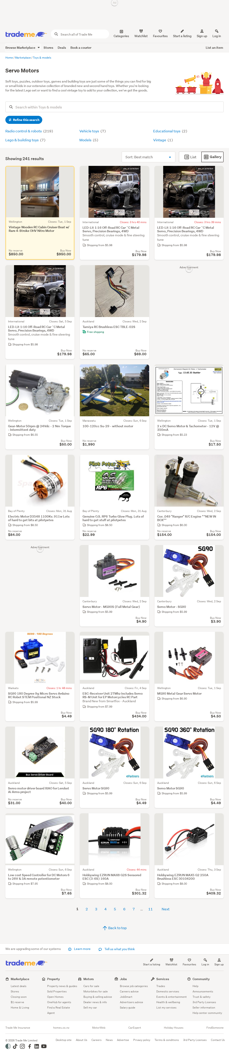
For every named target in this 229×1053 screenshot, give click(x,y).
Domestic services (167, 991)
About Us (81, 1040)
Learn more (82, 949)
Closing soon (19, 997)
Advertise (123, 1040)
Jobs (123, 979)
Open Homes (55, 997)
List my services (166, 1007)
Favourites (189, 964)
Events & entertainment (171, 997)
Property (53, 979)
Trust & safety (201, 997)
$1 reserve (17, 1002)
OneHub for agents (59, 1002)
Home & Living (20, 1007)
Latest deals (18, 986)
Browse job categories (134, 986)
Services (162, 979)
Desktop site (64, 1040)
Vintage (160, 139)
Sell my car (90, 1007)
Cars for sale (91, 986)
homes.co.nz (61, 1027)
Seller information (204, 1007)
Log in (216, 36)
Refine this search (25, 120)
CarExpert (134, 1027)
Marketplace (20, 979)
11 (150, 909)
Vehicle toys (89, 131)
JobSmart (126, 997)
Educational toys (167, 131)
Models (85, 139)
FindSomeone (215, 1027)
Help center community (207, 1013)
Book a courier (80, 47)
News (109, 1040)
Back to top (117, 927)
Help (195, 986)
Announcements (203, 991)
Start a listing (151, 964)
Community (201, 979)
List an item (214, 47)
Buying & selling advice (97, 997)
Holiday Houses (173, 1027)
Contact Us (218, 1040)
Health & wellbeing (168, 1002)
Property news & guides (62, 986)
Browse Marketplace (20, 47)
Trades (160, 986)
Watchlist (171, 964)
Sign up (202, 36)
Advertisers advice (131, 1002)
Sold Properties (57, 991)
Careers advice (129, 991)
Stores (48, 47)
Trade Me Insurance (17, 1027)
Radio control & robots (23, 131)
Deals (62, 47)
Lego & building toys (22, 139)
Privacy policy (141, 1040)
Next (166, 909)
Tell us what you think (119, 949)
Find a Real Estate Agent (58, 1010)
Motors (88, 979)
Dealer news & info (95, 1002)
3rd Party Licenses (204, 1002)
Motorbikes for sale (95, 991)
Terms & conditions (167, 1040)
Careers (96, 1040)
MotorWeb (98, 1027)
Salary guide (127, 1007)
